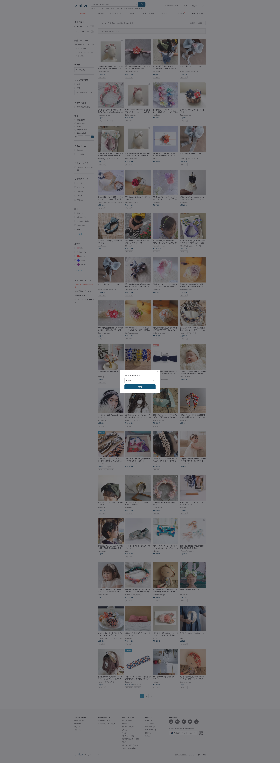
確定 (140, 386)
